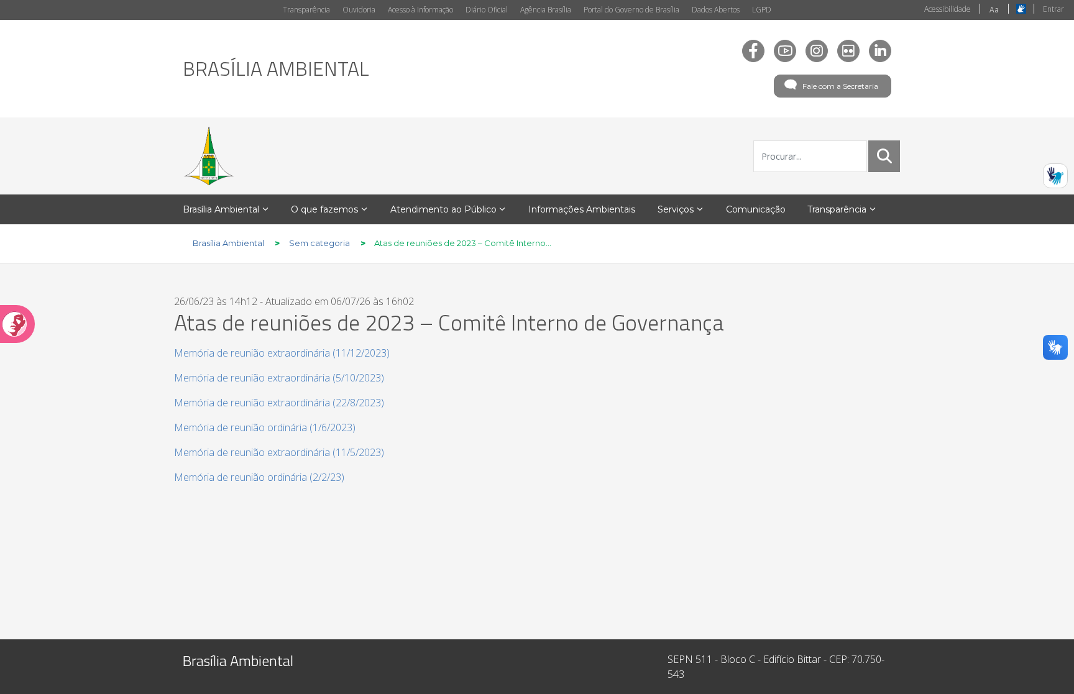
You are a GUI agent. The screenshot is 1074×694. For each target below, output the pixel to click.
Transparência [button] (836, 209)
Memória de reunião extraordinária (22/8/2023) (279, 402)
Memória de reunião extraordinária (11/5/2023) (279, 452)
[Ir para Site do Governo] (209, 156)
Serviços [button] (676, 209)
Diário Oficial (487, 9)
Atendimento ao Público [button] (443, 209)
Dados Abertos (716, 9)
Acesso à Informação (420, 9)
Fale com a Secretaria (840, 86)
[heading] (276, 68)
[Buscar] (884, 156)
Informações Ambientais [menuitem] (581, 209)
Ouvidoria (358, 9)
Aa (994, 9)
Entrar (1053, 9)
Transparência (306, 9)
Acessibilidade (947, 9)
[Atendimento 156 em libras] (1055, 176)
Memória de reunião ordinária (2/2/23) (259, 477)
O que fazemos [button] (324, 209)
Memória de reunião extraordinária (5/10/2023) (279, 378)
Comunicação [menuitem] (756, 209)
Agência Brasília (545, 9)
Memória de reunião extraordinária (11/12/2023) (282, 353)
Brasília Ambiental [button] (221, 209)
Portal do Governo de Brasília (631, 9)
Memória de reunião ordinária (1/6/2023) (265, 427)
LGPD (761, 9)
